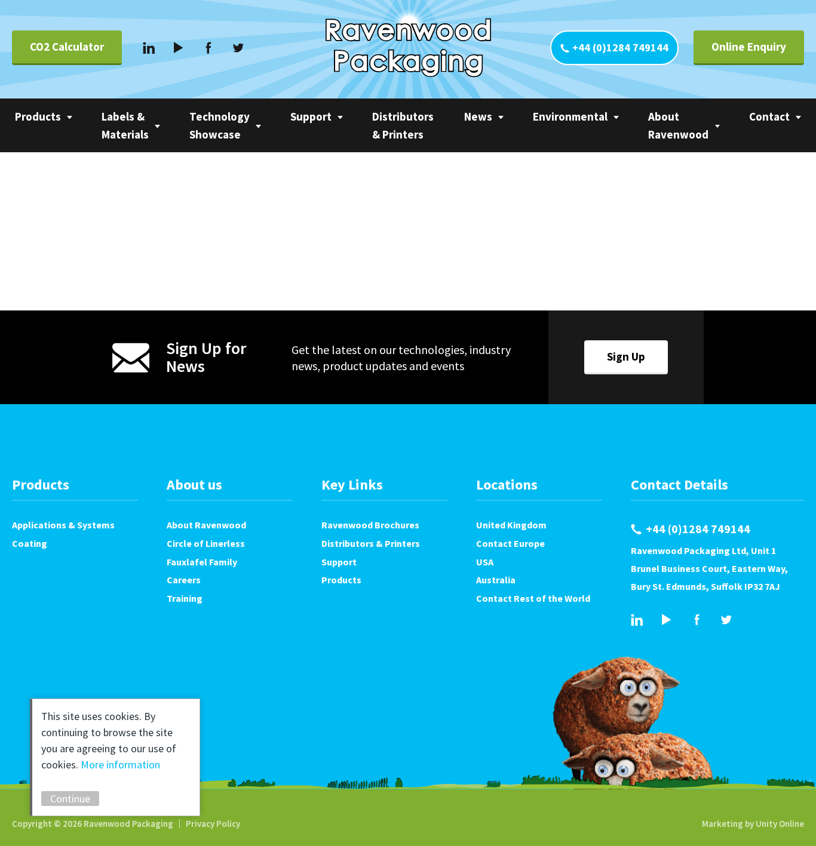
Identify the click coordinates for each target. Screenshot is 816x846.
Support (311, 116)
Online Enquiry (748, 46)
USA (484, 562)
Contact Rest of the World (533, 598)
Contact (769, 116)
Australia (496, 580)
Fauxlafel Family (202, 562)
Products (38, 116)
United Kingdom (511, 525)
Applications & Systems (63, 525)
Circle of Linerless (206, 543)
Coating (29, 543)
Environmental (570, 116)
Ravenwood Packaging (408, 48)
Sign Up (626, 356)
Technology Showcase (219, 125)
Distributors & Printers (403, 125)
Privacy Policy (213, 823)
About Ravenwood (678, 125)
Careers (184, 580)
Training (185, 598)
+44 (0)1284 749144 (620, 47)
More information (120, 764)
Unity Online (780, 823)
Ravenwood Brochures (370, 525)
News (478, 116)
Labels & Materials (125, 125)
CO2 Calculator (67, 46)
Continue (70, 798)
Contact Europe (510, 543)
